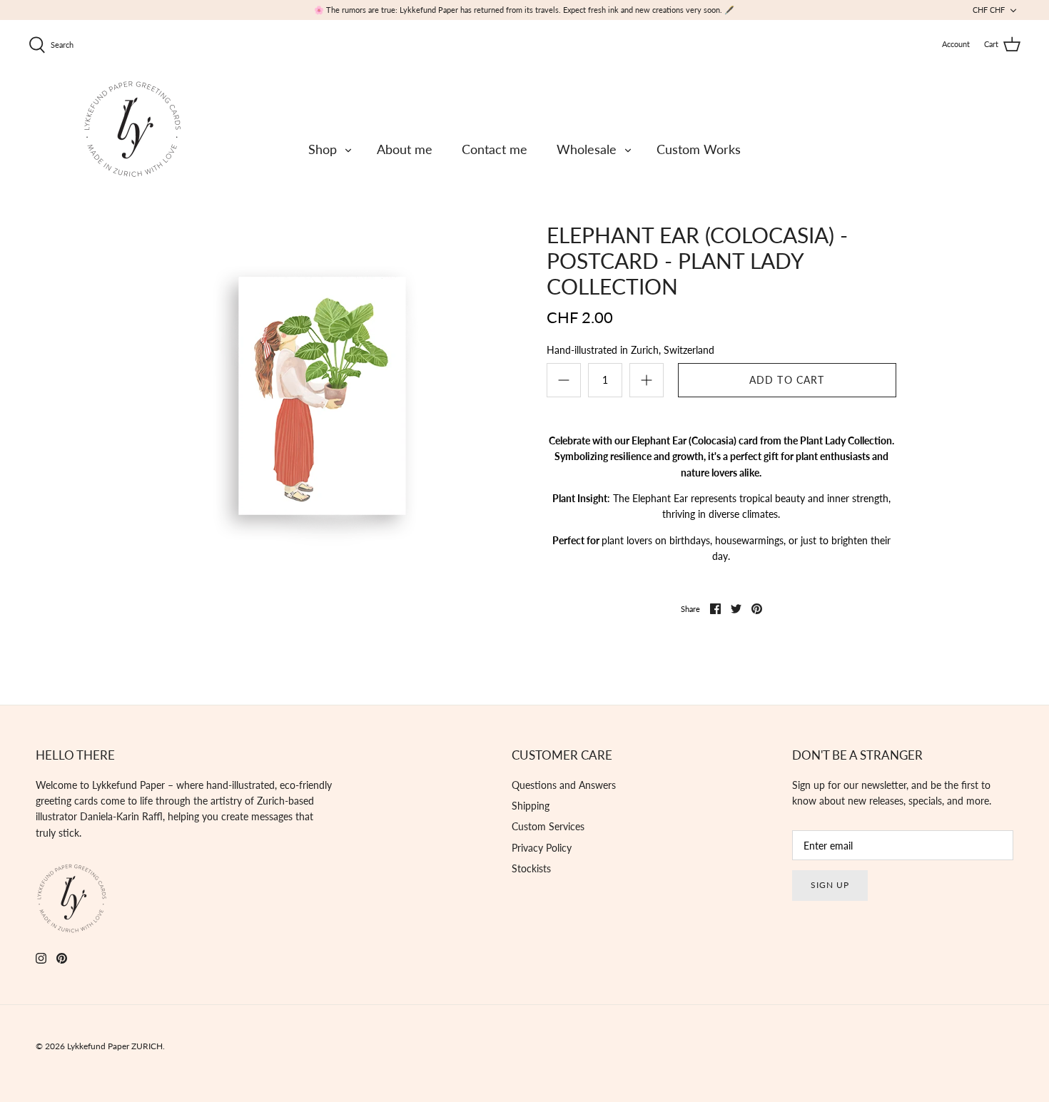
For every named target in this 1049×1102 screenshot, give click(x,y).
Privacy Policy (542, 848)
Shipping (530, 806)
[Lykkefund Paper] (132, 128)
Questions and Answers (564, 785)
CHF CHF (989, 9)
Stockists (531, 868)
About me (404, 149)
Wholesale (587, 149)
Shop (322, 149)
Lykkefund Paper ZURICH (115, 1046)
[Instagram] (41, 958)
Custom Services (548, 826)
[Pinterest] (61, 958)
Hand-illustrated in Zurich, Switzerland (630, 350)
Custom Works (699, 149)
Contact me (494, 149)
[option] (323, 392)
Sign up (830, 884)
